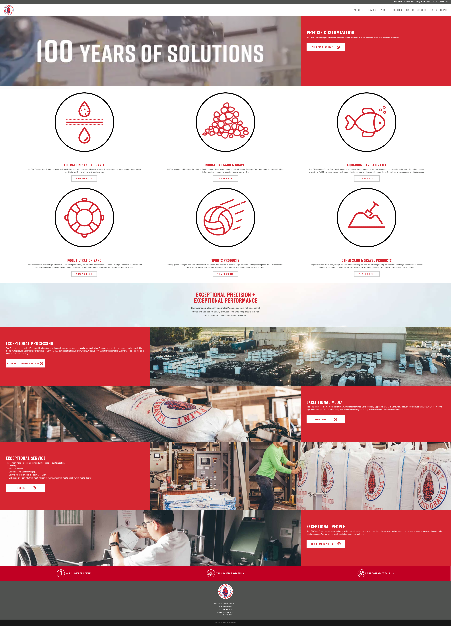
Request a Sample (404, 2)
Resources (421, 10)
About (384, 10)
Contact (443, 10)
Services (372, 10)
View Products (84, 178)
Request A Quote (425, 2)
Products (358, 10)
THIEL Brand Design (229, 622)
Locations (409, 10)
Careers (433, 10)
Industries (397, 10)
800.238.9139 (441, 2)
